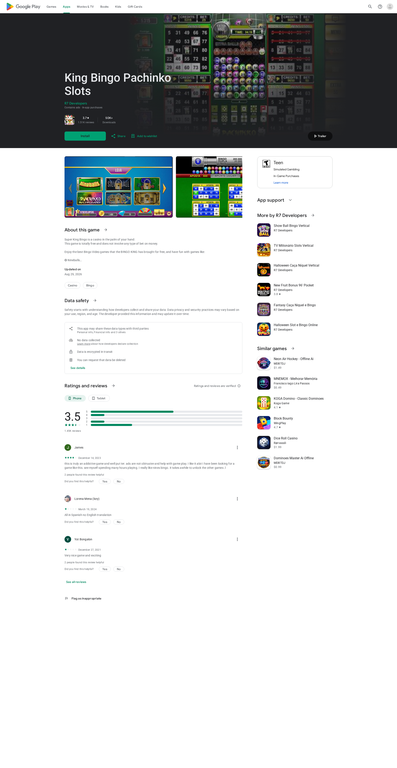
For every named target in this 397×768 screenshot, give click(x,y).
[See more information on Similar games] (293, 348)
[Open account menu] (390, 7)
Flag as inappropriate (83, 598)
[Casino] (72, 285)
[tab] (51, 6)
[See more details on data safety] (78, 368)
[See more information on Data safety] (95, 300)
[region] (122, 120)
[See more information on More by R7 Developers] (313, 215)
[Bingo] (90, 285)
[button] (119, 187)
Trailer (319, 136)
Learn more (83, 343)
